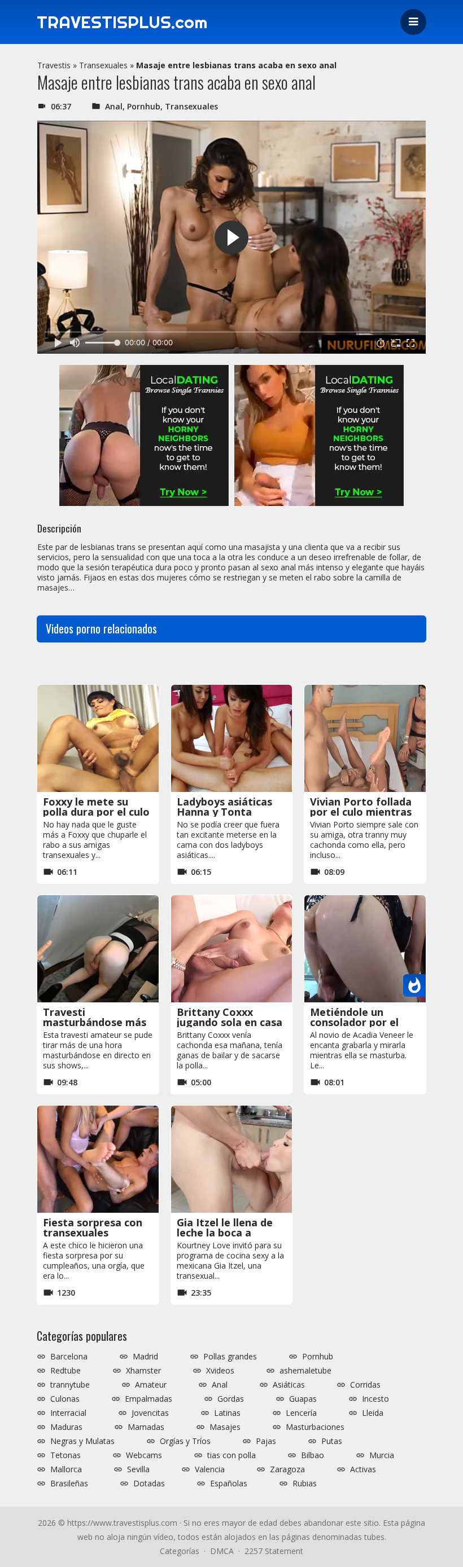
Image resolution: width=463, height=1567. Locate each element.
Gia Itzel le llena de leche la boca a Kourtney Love (225, 1232)
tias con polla (231, 1455)
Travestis (54, 65)
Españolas (228, 1483)
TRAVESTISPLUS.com (122, 22)
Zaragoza (287, 1469)
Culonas (65, 1398)
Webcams (144, 1455)
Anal (114, 106)
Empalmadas (148, 1398)
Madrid (145, 1356)
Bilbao (312, 1455)
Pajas (266, 1441)
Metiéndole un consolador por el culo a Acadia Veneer (362, 1022)
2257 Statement (273, 1551)
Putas (331, 1441)
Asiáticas (289, 1384)
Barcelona (69, 1356)
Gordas (230, 1398)
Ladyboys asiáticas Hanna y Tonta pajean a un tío (224, 812)
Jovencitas (150, 1413)
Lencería (301, 1413)
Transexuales (103, 65)
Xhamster (143, 1370)
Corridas (365, 1384)
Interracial (68, 1413)
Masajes (225, 1427)
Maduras (66, 1427)
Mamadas (146, 1427)
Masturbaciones (315, 1427)
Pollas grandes (230, 1356)
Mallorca (66, 1469)
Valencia (210, 1469)
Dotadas (149, 1483)
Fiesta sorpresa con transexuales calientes (92, 1232)
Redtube (65, 1370)
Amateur (151, 1384)
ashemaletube (305, 1370)
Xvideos (220, 1370)
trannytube (70, 1384)
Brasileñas (69, 1483)
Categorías (179, 1551)
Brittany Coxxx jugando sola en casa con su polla (229, 1022)
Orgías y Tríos (185, 1441)
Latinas (227, 1413)
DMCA (222, 1551)
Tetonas (65, 1455)
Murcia (381, 1455)
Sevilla (138, 1469)
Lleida (372, 1413)
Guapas (303, 1398)
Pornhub (143, 106)
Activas (363, 1469)
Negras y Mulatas (82, 1441)
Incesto (375, 1398)
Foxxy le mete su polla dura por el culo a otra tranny (96, 812)
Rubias (304, 1483)
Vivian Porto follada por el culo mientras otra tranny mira (361, 812)
